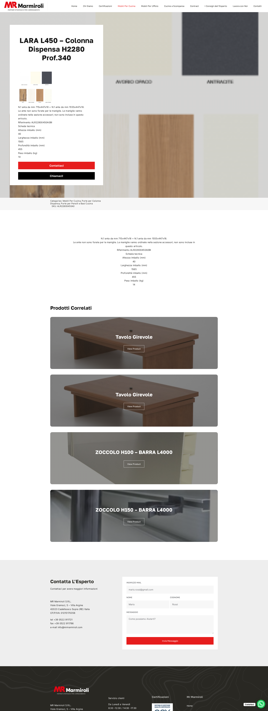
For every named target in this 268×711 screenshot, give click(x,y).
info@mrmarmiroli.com (70, 627)
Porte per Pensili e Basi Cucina (77, 203)
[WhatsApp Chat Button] (261, 704)
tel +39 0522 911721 (61, 619)
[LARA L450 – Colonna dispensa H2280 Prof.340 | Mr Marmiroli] (35, 87)
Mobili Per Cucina (72, 201)
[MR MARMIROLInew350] (23, 2)
